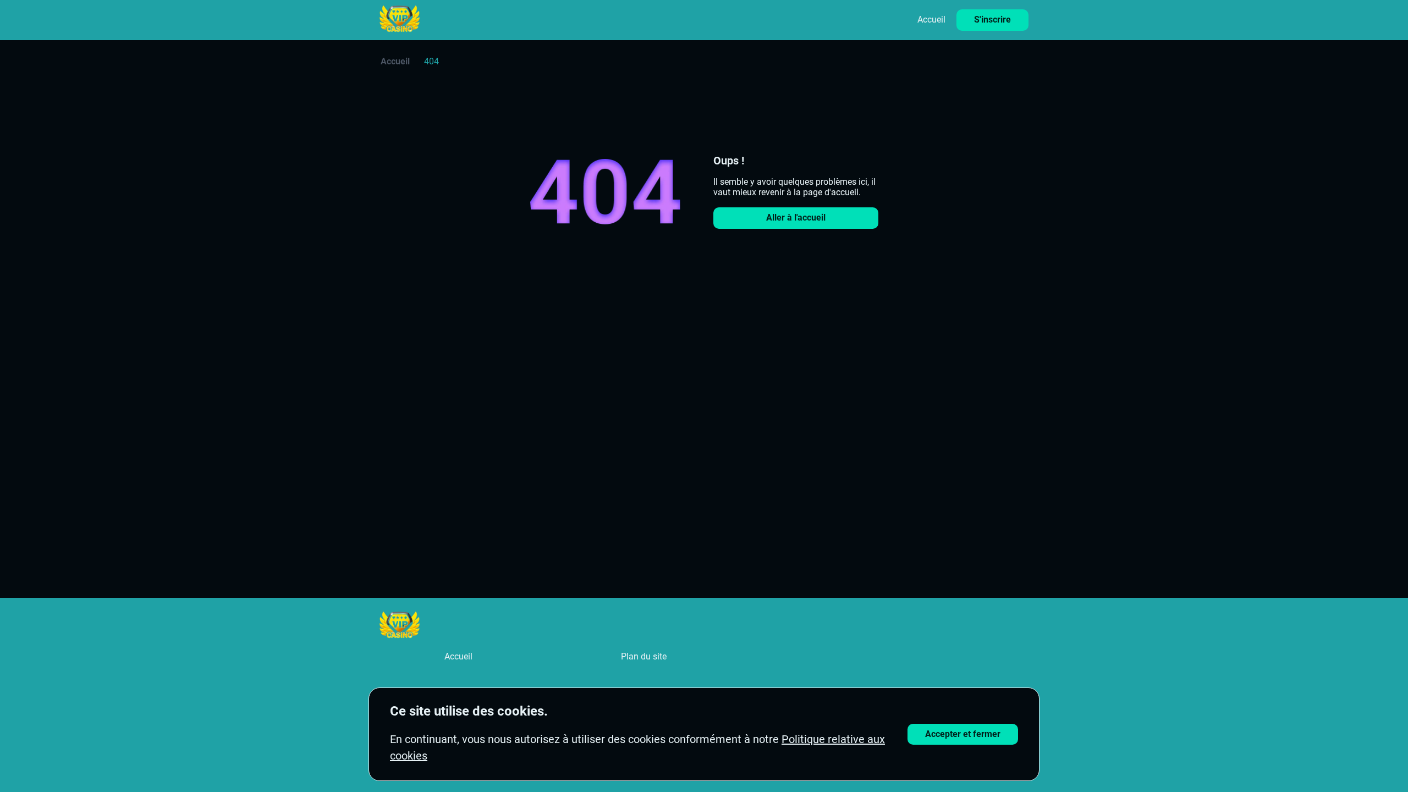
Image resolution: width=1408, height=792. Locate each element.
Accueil (931, 19)
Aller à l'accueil (796, 217)
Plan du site (644, 656)
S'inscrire (992, 19)
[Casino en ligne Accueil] (400, 20)
